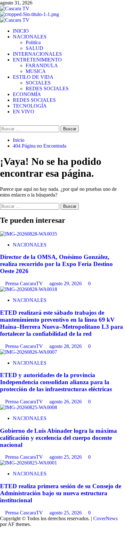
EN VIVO (23, 111)
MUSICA (36, 71)
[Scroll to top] (2, 530)
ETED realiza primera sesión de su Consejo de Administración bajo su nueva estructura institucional (60, 493)
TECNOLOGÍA (30, 106)
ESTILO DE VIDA (33, 77)
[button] (2, 122)
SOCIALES (38, 82)
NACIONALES (29, 36)
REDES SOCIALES (47, 88)
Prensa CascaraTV (24, 283)
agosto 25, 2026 (66, 457)
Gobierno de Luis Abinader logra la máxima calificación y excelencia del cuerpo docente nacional (58, 437)
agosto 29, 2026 (66, 283)
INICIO (21, 31)
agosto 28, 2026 (66, 346)
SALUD (34, 48)
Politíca (33, 42)
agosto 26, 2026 (66, 401)
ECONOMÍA (27, 94)
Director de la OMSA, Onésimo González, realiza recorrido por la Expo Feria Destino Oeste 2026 (56, 264)
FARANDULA (42, 65)
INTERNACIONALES (37, 54)
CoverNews (105, 518)
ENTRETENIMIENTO (37, 59)
